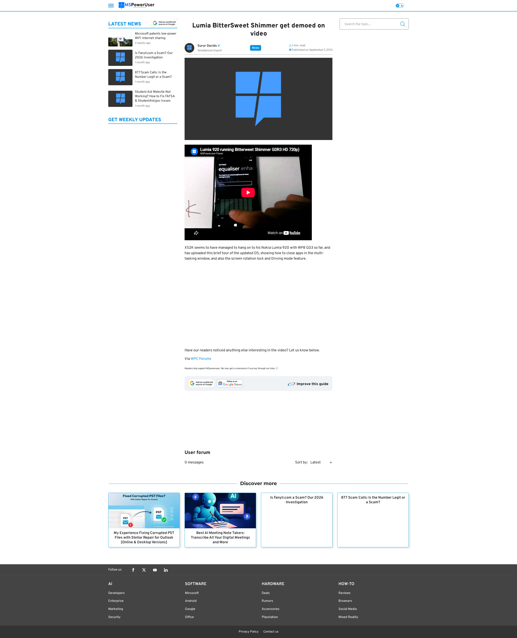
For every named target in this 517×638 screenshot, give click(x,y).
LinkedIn (166, 570)
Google (190, 609)
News (255, 48)
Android (191, 601)
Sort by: (301, 462)
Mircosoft (192, 593)
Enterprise (116, 601)
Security (114, 617)
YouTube (155, 570)
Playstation (270, 617)
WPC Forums (201, 359)
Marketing (115, 609)
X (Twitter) (144, 570)
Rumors (267, 601)
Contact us (270, 632)
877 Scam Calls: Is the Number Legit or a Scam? (373, 500)
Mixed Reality (348, 617)
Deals (266, 593)
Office (189, 617)
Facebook (133, 570)
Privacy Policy (248, 632)
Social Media (347, 609)
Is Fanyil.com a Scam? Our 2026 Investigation (296, 500)
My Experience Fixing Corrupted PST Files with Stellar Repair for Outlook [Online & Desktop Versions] (144, 538)
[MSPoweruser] (136, 5)
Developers (116, 593)
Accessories (271, 609)
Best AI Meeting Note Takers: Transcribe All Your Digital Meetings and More (220, 538)
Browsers (345, 601)
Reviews (344, 593)
